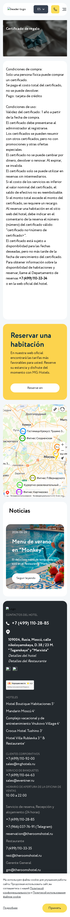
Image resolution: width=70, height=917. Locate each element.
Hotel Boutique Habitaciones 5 (30, 704)
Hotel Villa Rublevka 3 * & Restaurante (25, 740)
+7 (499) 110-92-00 (20, 758)
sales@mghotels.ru (20, 764)
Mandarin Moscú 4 (20, 711)
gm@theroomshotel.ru (23, 870)
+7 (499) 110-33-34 (32, 278)
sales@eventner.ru (20, 780)
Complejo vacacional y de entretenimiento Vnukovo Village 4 (33, 721)
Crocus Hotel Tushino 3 (24, 731)
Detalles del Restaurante (27, 661)
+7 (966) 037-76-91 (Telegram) (29, 827)
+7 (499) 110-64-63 (20, 775)
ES (39, 9)
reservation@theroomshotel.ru (29, 834)
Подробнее (10, 908)
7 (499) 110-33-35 (19, 848)
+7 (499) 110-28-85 (30, 623)
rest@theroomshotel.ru (24, 855)
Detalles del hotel (22, 655)
